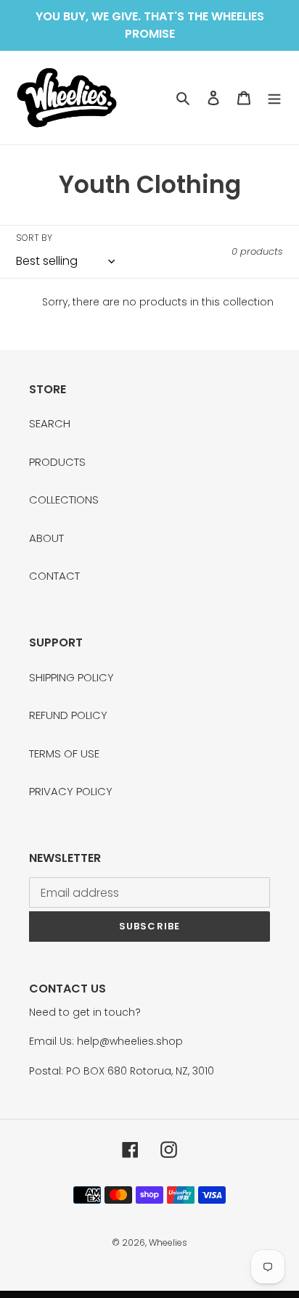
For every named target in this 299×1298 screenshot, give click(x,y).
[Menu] (274, 97)
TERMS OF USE (64, 753)
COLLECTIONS (64, 499)
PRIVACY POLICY (70, 791)
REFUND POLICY (68, 715)
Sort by (34, 237)
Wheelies (168, 1242)
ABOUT (46, 538)
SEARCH (49, 423)
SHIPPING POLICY (71, 677)
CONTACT (54, 575)
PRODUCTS (57, 461)
